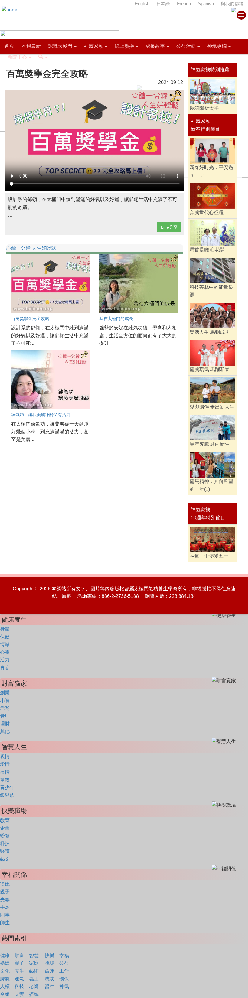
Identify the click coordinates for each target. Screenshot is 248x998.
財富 (19, 955)
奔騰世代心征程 (207, 212)
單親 (5, 779)
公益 (64, 963)
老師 (34, 986)
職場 (49, 963)
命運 (49, 971)
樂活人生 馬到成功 (210, 332)
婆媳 (5, 883)
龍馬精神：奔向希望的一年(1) (211, 485)
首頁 (9, 46)
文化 (5, 971)
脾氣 (5, 978)
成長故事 (155, 46)
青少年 (7, 787)
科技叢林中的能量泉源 (211, 291)
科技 (5, 843)
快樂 (49, 955)
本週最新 (31, 46)
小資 (5, 700)
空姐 (5, 994)
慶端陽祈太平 (204, 108)
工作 (64, 971)
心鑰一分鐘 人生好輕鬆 (31, 248)
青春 (5, 667)
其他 (5, 731)
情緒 (5, 644)
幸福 (64, 955)
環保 (64, 978)
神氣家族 (93, 46)
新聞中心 (17, 57)
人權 (5, 986)
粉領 (5, 835)
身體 (5, 628)
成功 (49, 978)
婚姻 (5, 963)
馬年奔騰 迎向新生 (210, 444)
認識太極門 (60, 46)
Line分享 (169, 227)
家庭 (34, 963)
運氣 (19, 978)
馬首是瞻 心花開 (207, 249)
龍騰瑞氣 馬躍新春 (210, 369)
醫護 (5, 851)
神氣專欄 (217, 46)
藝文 (5, 859)
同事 (5, 915)
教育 (5, 820)
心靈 (5, 652)
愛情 (5, 764)
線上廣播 (124, 46)
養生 (19, 971)
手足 (5, 907)
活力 (5, 659)
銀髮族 (7, 795)
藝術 (34, 971)
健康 (5, 955)
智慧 (34, 955)
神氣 (64, 986)
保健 (5, 636)
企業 (5, 827)
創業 (5, 692)
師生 (5, 922)
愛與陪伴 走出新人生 (212, 406)
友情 (5, 772)
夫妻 (5, 899)
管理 (5, 716)
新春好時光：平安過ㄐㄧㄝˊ (211, 171)
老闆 (5, 708)
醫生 (49, 986)
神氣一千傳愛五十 (209, 556)
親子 (5, 891)
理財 (5, 723)
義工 (34, 978)
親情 (5, 756)
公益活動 (186, 46)
